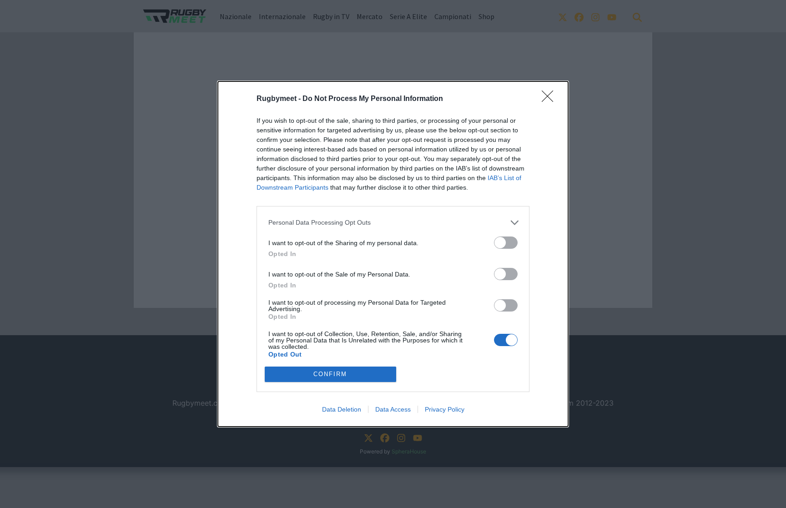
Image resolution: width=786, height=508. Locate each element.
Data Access (393, 409)
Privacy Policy (444, 409)
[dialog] (393, 254)
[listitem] (393, 222)
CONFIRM (330, 374)
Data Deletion (341, 409)
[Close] (550, 99)
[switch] (506, 242)
